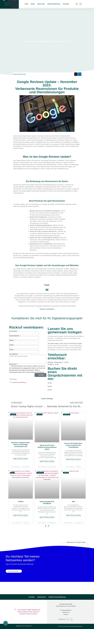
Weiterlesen (20, 459)
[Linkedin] (79, 74)
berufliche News (46, 41)
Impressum (41, 597)
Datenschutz (13, 364)
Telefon (11, 340)
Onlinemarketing (53, 4)
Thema (11, 349)
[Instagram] (76, 3)
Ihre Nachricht (13, 354)
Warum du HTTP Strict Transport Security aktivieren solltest (46, 447)
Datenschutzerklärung (19, 382)
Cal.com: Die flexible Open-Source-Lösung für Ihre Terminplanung (73, 445)
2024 (73, 501)
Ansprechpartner (14, 335)
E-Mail (11, 345)
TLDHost (20, 501)
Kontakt (66, 4)
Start (26, 4)
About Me (41, 4)
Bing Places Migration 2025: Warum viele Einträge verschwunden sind (20, 444)
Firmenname (13, 331)
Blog (32, 4)
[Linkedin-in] (80, 3)
